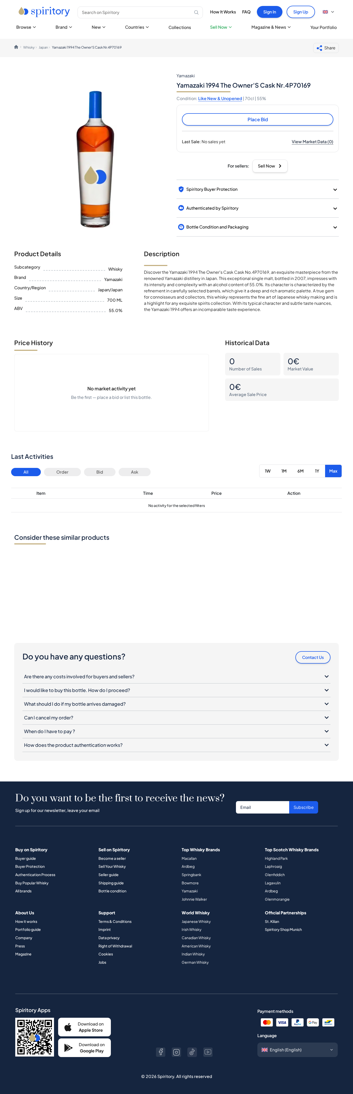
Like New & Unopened (220, 98)
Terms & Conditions (115, 921)
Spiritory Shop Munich (283, 929)
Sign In (269, 11)
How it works (26, 921)
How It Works (223, 11)
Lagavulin (273, 882)
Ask (134, 472)
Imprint (104, 929)
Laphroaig (273, 866)
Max (333, 471)
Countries (134, 27)
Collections (179, 27)
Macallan (189, 858)
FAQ (246, 11)
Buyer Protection (30, 866)
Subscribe (304, 807)
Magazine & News (268, 27)
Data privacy (109, 937)
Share (329, 47)
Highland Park (276, 858)
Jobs (102, 962)
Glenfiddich (275, 874)
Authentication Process (35, 874)
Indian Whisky (193, 954)
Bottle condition (112, 890)
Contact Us (313, 657)
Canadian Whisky (196, 937)
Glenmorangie (277, 899)
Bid (99, 472)
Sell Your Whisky (112, 866)
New (96, 27)
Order (62, 472)
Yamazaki (190, 890)
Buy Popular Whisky (32, 882)
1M (284, 471)
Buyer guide (25, 858)
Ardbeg (188, 866)
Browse (23, 27)
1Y (317, 471)
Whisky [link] (29, 47)
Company (23, 937)
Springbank (191, 874)
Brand (61, 27)
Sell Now (218, 27)
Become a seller (112, 858)
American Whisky (196, 946)
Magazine (23, 954)
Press (20, 946)
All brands (23, 890)
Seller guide (108, 874)
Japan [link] (43, 47)
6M (300, 471)
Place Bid (258, 119)
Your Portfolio (323, 27)
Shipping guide (111, 882)
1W (268, 471)
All (26, 472)
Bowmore (190, 882)
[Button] (160, 1052)
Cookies (105, 954)
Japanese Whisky (196, 921)
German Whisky (195, 962)
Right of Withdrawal (115, 946)
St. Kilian (272, 921)
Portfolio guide (28, 929)
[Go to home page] (44, 12)
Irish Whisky (192, 929)
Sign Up (300, 11)
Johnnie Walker (194, 899)
